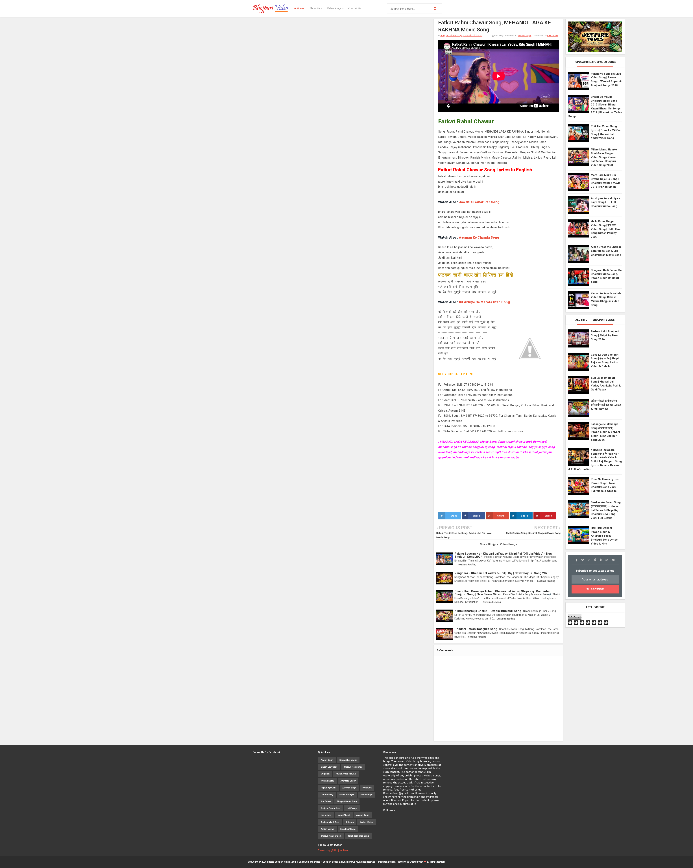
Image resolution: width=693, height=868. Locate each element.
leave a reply (524, 35)
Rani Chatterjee (346, 794)
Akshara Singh (349, 788)
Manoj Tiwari (344, 815)
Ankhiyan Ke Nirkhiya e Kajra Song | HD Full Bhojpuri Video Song (605, 202)
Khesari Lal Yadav (472, 35)
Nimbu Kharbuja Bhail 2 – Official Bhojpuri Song (487, 611)
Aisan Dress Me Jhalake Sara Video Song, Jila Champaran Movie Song (606, 250)
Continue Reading (467, 564)
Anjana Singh (362, 815)
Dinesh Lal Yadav (329, 767)
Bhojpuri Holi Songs (353, 767)
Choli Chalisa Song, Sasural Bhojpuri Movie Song (533, 533)
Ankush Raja (366, 794)
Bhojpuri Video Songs (452, 35)
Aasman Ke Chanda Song (479, 237)
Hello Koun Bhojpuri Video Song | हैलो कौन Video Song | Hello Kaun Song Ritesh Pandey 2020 (606, 229)
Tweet (453, 515)
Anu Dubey (326, 801)
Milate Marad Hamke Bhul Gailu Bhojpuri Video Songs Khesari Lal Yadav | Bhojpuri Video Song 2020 (604, 157)
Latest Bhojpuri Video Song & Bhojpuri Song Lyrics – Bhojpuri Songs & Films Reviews (311, 862)
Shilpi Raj (325, 774)
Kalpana (350, 822)
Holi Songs (352, 808)
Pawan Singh (327, 760)
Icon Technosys (398, 862)
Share (476, 515)
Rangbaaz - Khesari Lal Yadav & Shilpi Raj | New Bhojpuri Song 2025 (501, 573)
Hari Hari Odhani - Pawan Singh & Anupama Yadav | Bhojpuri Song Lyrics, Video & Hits (604, 535)
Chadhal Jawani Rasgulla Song (475, 629)
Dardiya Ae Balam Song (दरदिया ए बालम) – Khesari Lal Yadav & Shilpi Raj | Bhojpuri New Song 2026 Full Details (606, 510)
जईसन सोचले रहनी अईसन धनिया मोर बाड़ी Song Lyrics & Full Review (606, 404)
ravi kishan (326, 815)
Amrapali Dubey (348, 781)
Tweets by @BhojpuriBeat (333, 850)
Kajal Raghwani (328, 788)
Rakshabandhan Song (358, 836)
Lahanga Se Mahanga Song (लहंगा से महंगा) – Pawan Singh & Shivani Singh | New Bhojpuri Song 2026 (605, 431)
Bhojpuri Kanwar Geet (331, 836)
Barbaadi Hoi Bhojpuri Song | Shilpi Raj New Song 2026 (605, 335)
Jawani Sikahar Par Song (479, 202)
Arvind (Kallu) (366, 822)
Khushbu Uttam (348, 829)
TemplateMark (437, 862)
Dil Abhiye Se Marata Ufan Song (484, 302)
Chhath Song (327, 794)
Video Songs (334, 8)
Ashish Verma (327, 829)
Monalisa (367, 788)
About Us (315, 8)
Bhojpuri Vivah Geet (330, 822)
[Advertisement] (498, 485)
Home (300, 8)
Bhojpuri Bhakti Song (347, 801)
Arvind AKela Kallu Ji (346, 774)
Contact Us (354, 8)
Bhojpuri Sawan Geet (330, 808)
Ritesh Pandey (327, 781)
